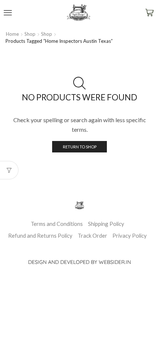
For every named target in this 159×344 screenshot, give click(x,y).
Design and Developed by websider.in (79, 262)
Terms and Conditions (57, 223)
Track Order (92, 235)
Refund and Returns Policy (40, 235)
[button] (8, 12)
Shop (29, 34)
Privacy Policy (129, 235)
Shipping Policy (106, 223)
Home (12, 34)
